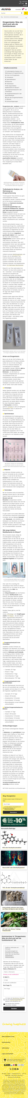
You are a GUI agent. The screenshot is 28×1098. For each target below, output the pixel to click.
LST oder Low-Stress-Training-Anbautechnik (11, 929)
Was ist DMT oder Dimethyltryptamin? (13, 867)
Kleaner (11, 616)
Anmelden (18, 9)
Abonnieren (13, 812)
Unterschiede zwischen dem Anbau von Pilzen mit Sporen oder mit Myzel (13, 908)
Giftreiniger (10, 614)
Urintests (10, 406)
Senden (14, 1008)
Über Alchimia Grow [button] (8, 1036)
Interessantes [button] (6, 1042)
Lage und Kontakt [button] (7, 1053)
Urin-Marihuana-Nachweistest (14, 265)
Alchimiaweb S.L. (16, 1073)
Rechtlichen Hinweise (19, 998)
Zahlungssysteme (9, 957)
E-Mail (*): (6, 977)
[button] (26, 9)
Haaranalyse (9, 83)
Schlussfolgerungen (12, 101)
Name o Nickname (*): (9, 969)
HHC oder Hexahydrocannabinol (11, 847)
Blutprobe (9, 81)
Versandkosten (8, 955)
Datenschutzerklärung (9, 809)
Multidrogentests (17, 254)
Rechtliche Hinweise (8, 808)
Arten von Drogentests (12, 75)
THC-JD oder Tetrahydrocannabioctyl (13, 887)
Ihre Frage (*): (7, 985)
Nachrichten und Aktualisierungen (17, 788)
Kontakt (25, 5)
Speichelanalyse (11, 79)
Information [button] (5, 1048)
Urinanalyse (9, 77)
